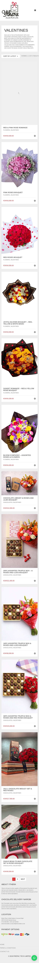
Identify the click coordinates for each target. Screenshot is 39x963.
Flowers (6, 130)
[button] (35, 136)
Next (23, 879)
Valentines (15, 130)
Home (2, 944)
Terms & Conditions (8, 948)
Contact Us (4, 951)
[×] (34, 958)
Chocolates (7, 502)
